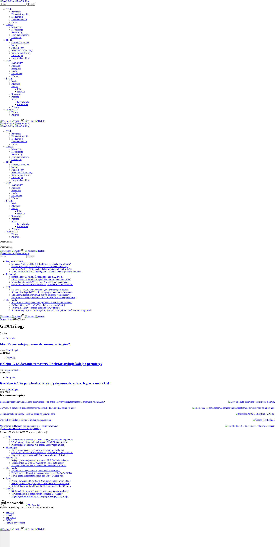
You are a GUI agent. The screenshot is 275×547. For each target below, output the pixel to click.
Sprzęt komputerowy (20, 53)
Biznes (14, 112)
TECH (9, 40)
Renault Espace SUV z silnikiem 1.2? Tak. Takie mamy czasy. (39, 266)
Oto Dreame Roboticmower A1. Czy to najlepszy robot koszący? (40, 295)
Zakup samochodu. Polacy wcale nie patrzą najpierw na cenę (27, 414)
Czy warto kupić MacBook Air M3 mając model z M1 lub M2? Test (42, 284)
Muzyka (21, 91)
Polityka (15, 115)
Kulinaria (15, 66)
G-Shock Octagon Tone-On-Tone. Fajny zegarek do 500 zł (38, 305)
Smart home (16, 73)
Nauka (14, 81)
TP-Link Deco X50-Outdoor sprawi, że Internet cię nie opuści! (39, 289)
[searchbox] (13, 4)
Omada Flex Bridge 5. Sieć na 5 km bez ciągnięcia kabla (25, 420)
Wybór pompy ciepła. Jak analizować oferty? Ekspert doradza (39, 442)
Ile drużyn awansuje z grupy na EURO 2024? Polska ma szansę (40, 483)
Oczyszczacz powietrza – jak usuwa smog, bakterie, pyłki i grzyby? (42, 439)
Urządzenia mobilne (20, 58)
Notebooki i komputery (22, 50)
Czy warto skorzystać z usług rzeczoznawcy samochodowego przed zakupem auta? (37, 408)
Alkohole (15, 84)
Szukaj (31, 4)
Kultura (14, 86)
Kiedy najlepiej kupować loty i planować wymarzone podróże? (40, 491)
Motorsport (16, 37)
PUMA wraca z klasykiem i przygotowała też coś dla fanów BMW (41, 302)
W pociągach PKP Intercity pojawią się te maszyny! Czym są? (39, 496)
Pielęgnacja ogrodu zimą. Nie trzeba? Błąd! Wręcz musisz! (37, 445)
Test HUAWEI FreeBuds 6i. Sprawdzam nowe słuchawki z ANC (41, 279)
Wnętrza (15, 76)
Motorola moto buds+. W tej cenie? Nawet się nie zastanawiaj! (39, 282)
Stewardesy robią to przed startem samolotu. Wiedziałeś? (37, 494)
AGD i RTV (17, 63)
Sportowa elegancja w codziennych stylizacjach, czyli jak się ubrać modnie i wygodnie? (51, 310)
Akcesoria (16, 11)
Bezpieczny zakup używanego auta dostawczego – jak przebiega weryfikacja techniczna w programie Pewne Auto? (52, 402)
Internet (14, 45)
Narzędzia (16, 68)
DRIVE (9, 24)
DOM (8, 60)
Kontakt (9, 515)
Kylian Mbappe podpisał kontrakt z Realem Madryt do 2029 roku (41, 486)
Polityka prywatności (15, 523)
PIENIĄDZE (12, 109)
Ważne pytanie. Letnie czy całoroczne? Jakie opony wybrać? (38, 465)
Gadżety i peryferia (20, 42)
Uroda (14, 22)
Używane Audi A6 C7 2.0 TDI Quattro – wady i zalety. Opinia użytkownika (46, 271)
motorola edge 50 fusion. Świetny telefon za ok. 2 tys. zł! (37, 277)
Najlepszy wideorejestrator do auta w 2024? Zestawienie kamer (40, 460)
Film (19, 89)
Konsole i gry (17, 48)
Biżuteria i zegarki (19, 14)
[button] (5, 538)
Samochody (16, 32)
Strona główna (6, 319)
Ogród (14, 71)
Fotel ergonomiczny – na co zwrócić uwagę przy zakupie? (37, 450)
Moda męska (17, 17)
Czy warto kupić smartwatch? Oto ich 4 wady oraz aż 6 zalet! (39, 455)
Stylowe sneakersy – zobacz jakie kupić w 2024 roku (35, 308)
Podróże (15, 97)
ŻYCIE (9, 78)
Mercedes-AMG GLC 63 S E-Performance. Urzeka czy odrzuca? (41, 264)
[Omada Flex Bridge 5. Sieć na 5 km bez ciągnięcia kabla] (264, 420)
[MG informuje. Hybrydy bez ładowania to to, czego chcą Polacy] (250, 426)
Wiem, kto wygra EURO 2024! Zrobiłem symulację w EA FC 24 (41, 481)
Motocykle (16, 27)
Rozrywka (16, 94)
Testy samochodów (20, 35)
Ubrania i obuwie (19, 19)
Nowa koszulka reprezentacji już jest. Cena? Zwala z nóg (37, 476)
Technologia (11, 447)
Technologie (17, 55)
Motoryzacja (17, 30)
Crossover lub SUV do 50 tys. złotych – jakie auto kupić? (37, 463)
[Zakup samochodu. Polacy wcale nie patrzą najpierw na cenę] (255, 414)
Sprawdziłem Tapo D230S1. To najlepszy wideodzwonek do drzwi (41, 292)
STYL (9, 9)
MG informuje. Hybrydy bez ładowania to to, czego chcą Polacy (29, 426)
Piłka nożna (22, 104)
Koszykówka (23, 102)
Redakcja (10, 512)
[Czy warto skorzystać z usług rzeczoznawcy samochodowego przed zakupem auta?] (233, 408)
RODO (9, 520)
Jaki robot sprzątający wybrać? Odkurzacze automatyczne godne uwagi (43, 297)
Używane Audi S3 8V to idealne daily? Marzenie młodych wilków (41, 269)
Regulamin (11, 517)
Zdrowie (15, 107)
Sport (13, 99)
